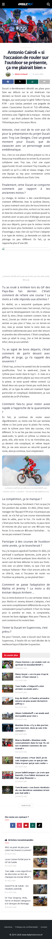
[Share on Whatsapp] (32, 82)
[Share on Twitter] (20, 82)
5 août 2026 (11, 881)
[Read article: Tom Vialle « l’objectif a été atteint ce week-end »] (7, 689)
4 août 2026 (11, 854)
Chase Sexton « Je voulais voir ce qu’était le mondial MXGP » (32, 663)
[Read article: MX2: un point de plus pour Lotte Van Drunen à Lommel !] (40, 851)
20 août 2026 (22, 752)
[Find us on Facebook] (12, 825)
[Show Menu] (3, 4)
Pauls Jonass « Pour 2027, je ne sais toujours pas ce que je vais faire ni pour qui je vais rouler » (31, 760)
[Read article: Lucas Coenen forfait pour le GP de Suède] (40, 863)
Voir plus (26, 805)
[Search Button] (48, 4)
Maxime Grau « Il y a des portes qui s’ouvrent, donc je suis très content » (31, 728)
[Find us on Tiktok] (39, 825)
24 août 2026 (22, 707)
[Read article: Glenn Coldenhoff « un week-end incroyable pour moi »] (7, 716)
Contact (44, 927)
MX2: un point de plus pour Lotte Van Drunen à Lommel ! (18, 848)
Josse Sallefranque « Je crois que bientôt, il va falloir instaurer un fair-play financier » (32, 775)
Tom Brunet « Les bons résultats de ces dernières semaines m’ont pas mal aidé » (32, 790)
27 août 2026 (22, 680)
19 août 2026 (22, 767)
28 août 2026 (22, 668)
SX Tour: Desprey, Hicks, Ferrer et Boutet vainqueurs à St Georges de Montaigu (18, 900)
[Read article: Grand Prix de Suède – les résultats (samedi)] (40, 889)
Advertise (8, 927)
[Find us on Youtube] (26, 825)
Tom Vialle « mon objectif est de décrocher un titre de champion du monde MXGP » (18, 874)
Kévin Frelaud (21, 74)
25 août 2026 (22, 692)
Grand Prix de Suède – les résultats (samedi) (17, 887)
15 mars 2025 (37, 74)
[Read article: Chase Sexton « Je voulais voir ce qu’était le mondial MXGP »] (7, 664)
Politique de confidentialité (26, 927)
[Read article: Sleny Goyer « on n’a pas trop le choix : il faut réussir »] (7, 677)
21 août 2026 (22, 734)
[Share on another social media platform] (44, 82)
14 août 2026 (11, 866)
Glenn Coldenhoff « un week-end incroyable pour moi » (32, 714)
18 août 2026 (22, 796)
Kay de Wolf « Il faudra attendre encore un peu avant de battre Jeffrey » (32, 701)
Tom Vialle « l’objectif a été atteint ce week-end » (29, 687)
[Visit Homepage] (26, 4)
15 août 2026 (11, 892)
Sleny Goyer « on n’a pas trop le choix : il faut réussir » (31, 675)
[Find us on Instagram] (19, 825)
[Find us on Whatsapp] (32, 825)
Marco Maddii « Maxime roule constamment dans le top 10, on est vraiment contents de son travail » (32, 744)
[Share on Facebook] (8, 82)
